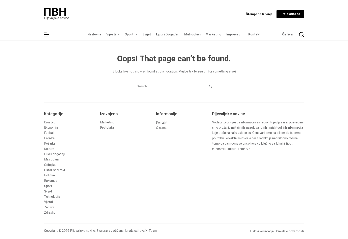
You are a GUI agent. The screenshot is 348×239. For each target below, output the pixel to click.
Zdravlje (49, 212)
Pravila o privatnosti (290, 231)
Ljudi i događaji (54, 154)
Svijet (146, 34)
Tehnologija (52, 197)
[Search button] (210, 86)
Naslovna (94, 34)
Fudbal (49, 133)
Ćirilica (287, 34)
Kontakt (254, 34)
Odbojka (50, 165)
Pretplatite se (290, 14)
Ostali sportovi (54, 170)
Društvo (49, 122)
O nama (161, 128)
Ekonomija (51, 127)
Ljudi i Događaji (167, 34)
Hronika (49, 138)
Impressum (234, 34)
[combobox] (170, 86)
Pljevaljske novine (56, 18)
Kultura (49, 149)
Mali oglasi (192, 34)
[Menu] (46, 34)
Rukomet (50, 181)
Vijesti (111, 34)
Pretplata (107, 127)
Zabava (49, 207)
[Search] (301, 34)
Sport (129, 34)
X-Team (151, 231)
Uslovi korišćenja (262, 231)
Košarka (49, 143)
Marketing (213, 34)
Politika (49, 175)
